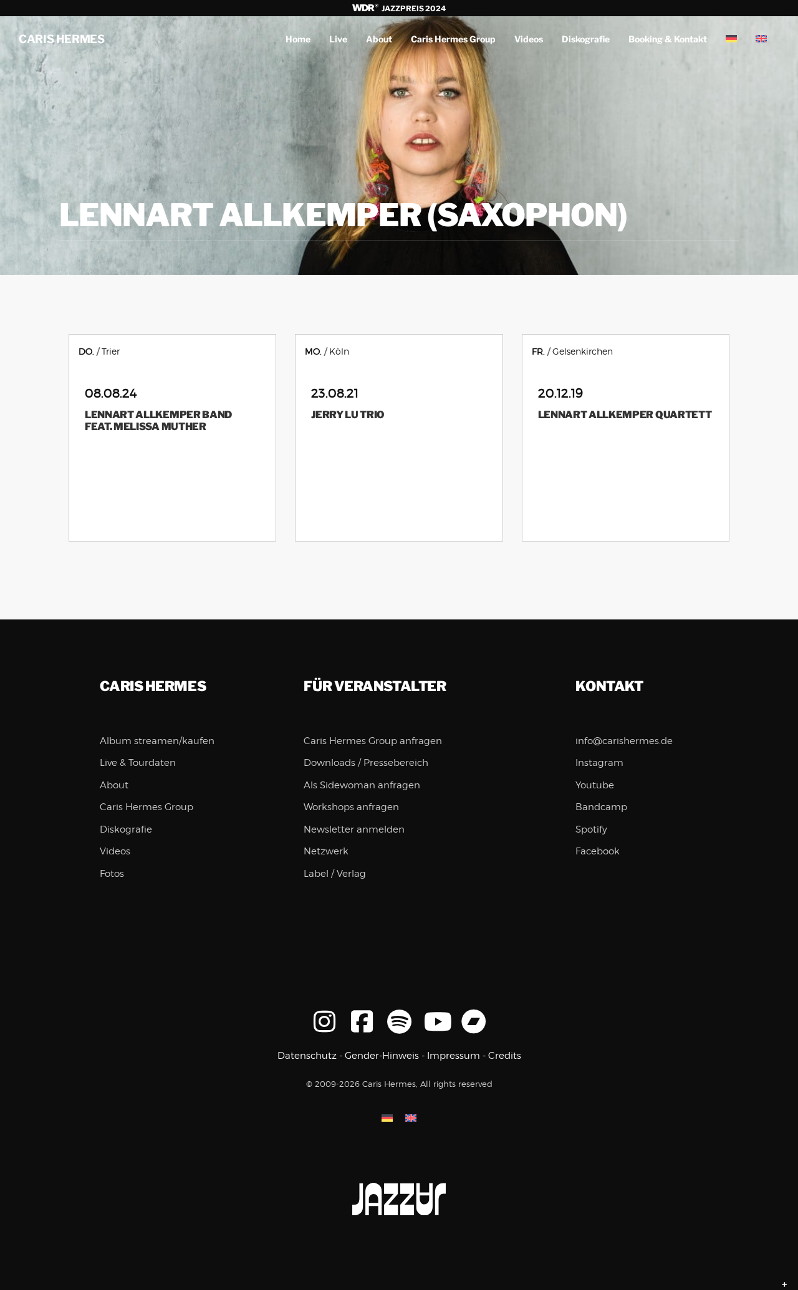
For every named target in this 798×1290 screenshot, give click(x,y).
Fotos (112, 873)
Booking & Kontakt (667, 39)
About (379, 39)
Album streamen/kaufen (157, 741)
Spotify (591, 829)
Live (338, 39)
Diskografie (586, 39)
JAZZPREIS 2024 (412, 8)
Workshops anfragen (351, 807)
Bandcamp (601, 807)
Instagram (599, 762)
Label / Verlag (335, 873)
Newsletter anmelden (354, 829)
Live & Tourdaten (138, 762)
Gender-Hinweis (382, 1055)
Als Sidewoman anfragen (362, 785)
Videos (528, 39)
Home (298, 39)
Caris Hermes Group (453, 39)
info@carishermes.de (624, 741)
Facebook (597, 851)
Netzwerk (326, 851)
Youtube (594, 785)
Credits (504, 1055)
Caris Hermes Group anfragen (373, 741)
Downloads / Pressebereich (366, 762)
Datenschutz (307, 1055)
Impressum (453, 1055)
